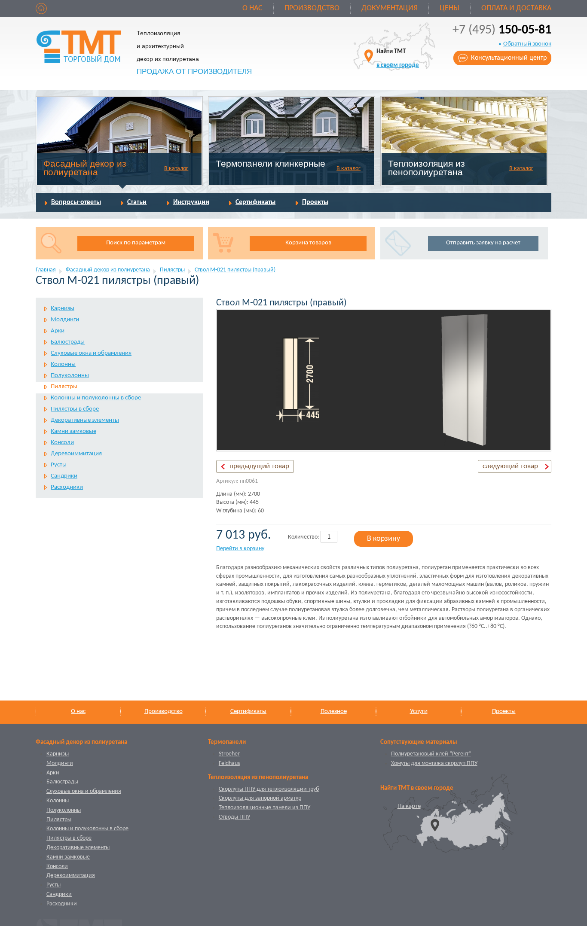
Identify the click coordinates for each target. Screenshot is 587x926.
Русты (59, 465)
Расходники (67, 487)
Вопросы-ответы (76, 202)
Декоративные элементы (85, 420)
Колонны (63, 364)
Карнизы (62, 308)
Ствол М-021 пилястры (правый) (235, 270)
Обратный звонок (527, 44)
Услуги (419, 711)
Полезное (334, 711)
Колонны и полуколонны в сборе (96, 398)
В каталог (176, 168)
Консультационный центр (509, 58)
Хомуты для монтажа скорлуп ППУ (434, 763)
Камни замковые (73, 431)
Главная (46, 270)
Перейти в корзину (240, 548)
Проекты (315, 202)
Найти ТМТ (397, 59)
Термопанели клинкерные (270, 163)
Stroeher (229, 754)
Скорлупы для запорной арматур (260, 798)
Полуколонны (70, 375)
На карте (409, 806)
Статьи (137, 202)
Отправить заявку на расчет (483, 243)
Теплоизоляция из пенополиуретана (426, 167)
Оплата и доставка (516, 8)
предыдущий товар (259, 466)
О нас (252, 8)
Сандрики (64, 476)
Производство (311, 8)
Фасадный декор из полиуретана (84, 167)
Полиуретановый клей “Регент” (431, 754)
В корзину (383, 539)
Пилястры (172, 270)
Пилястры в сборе (75, 409)
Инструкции (191, 202)
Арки (57, 331)
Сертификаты (255, 202)
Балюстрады (68, 342)
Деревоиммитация (76, 454)
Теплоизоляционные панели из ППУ (264, 807)
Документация (389, 8)
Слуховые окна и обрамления (91, 353)
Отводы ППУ (234, 817)
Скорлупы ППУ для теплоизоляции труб (269, 789)
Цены (449, 8)
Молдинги (65, 320)
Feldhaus (229, 763)
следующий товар (510, 466)
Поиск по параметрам (135, 243)
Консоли (62, 442)
